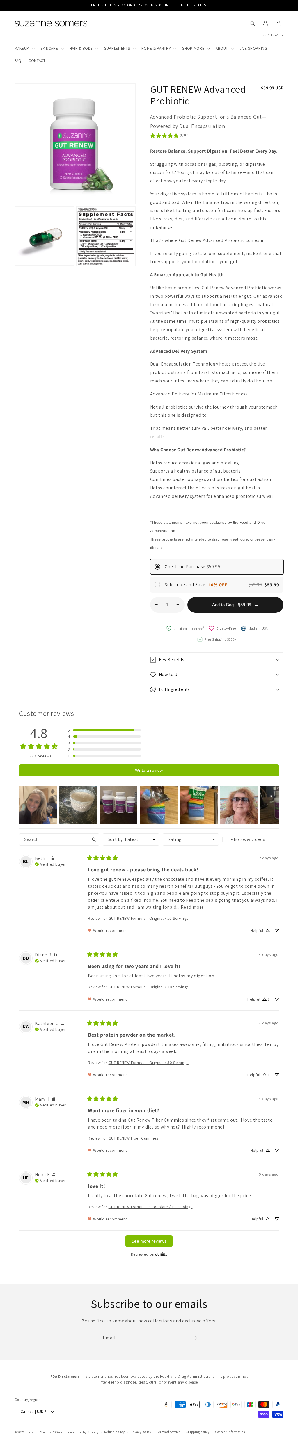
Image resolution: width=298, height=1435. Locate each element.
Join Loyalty (273, 35)
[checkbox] (250, 839)
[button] (24, 48)
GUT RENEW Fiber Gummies (133, 1138)
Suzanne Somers (38, 1432)
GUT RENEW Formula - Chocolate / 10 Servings (151, 1206)
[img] (53, 858)
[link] (169, 135)
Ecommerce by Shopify (82, 1432)
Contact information (230, 1432)
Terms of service (168, 1432)
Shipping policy (198, 1432)
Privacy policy (140, 1432)
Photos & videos (247, 839)
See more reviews (149, 1241)
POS (55, 1432)
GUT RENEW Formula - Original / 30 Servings (149, 987)
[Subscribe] (194, 1338)
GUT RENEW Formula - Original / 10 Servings (148, 918)
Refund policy (114, 1432)
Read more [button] (192, 907)
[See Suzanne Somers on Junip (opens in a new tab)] (161, 1254)
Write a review (149, 770)
